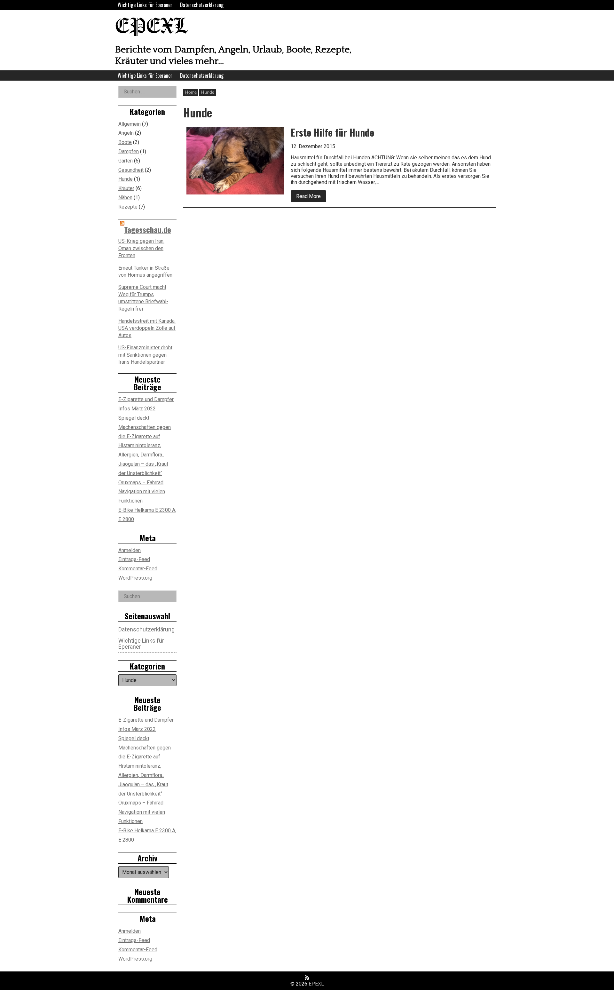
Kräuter (126, 188)
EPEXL (151, 27)
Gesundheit (131, 170)
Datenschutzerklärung (202, 5)
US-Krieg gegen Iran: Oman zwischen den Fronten (141, 248)
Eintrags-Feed (134, 559)
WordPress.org (135, 578)
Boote (125, 142)
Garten (125, 161)
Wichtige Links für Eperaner (145, 5)
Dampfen (128, 151)
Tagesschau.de (147, 229)
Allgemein (129, 124)
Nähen (125, 197)
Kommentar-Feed (137, 569)
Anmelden (129, 550)
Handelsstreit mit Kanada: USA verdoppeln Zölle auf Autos (147, 328)
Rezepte (128, 207)
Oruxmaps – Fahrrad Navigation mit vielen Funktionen (141, 491)
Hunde (125, 179)
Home (191, 92)
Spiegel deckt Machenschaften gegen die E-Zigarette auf (144, 427)
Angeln (126, 133)
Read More (311, 197)
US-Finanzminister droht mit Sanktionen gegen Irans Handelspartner (145, 355)
